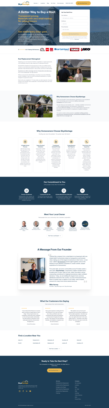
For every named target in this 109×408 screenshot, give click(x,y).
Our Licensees (60, 3)
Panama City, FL (36, 340)
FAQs (76, 391)
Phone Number (64, 26)
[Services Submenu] (38, 3)
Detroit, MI (79, 340)
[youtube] (30, 391)
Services (35, 3)
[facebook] (23, 391)
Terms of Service (78, 395)
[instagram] (19, 391)
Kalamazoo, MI (51, 343)
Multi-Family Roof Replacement (62, 389)
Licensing (77, 393)
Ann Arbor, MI (65, 340)
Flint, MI (19, 343)
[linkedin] (26, 391)
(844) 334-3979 (69, 3)
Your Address (64, 15)
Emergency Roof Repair (61, 387)
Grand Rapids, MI (36, 343)
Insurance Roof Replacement (62, 391)
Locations (43, 3)
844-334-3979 (88, 405)
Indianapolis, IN (51, 340)
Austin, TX (20, 340)
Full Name (63, 21)
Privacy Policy (78, 399)
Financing (58, 393)
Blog (48, 3)
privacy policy (77, 39)
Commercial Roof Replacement (62, 385)
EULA (76, 397)
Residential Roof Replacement (62, 383)
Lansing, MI (64, 343)
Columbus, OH (80, 343)
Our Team (53, 3)
